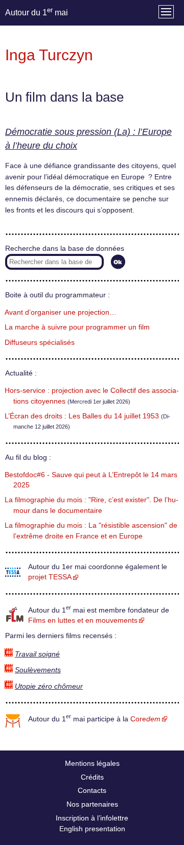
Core (145, 719)
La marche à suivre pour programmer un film (77, 327)
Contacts (92, 790)
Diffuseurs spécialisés (40, 342)
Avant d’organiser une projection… (61, 312)
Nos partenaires (92, 804)
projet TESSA (50, 577)
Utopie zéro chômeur (49, 686)
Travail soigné (37, 654)
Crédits (92, 777)
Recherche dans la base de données (64, 248)
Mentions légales (92, 763)
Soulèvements (38, 670)
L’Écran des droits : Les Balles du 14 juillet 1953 (82, 416)
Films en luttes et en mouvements (82, 620)
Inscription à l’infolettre (92, 818)
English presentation (92, 829)
